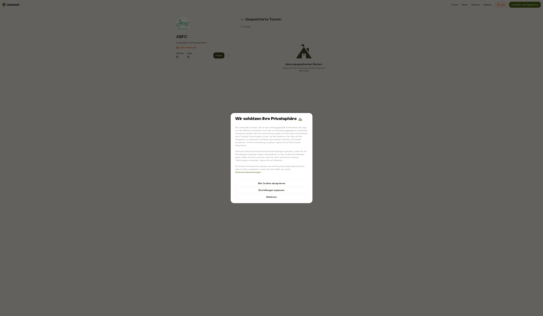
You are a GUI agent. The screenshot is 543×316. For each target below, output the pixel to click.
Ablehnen (271, 196)
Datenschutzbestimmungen (248, 172)
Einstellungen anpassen (271, 190)
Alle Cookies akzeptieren (271, 183)
